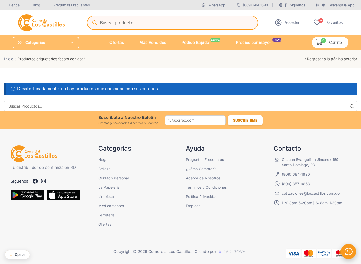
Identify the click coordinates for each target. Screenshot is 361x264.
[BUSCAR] (352, 106)
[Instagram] (43, 181)
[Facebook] (35, 181)
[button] (287, 22)
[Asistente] (348, 251)
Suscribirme (245, 120)
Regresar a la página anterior (332, 59)
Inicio (8, 59)
